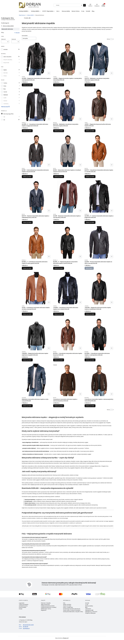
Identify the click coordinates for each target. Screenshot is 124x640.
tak (4, 117)
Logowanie (21, 603)
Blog (86, 607)
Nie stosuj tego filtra (8, 114)
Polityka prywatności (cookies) (48, 607)
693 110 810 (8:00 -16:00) (26, 624)
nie (4, 120)
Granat (5, 100)
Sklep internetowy (61, 638)
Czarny (5, 83)
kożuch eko (6, 62)
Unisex (5, 76)
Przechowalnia (22, 607)
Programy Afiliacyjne (90, 613)
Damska (6, 73)
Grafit (5, 98)
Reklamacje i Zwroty (46, 609)
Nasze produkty (89, 606)
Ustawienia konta (23, 606)
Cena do (13, 39)
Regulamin (43, 610)
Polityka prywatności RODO (48, 606)
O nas (86, 604)
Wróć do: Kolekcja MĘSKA (8, 26)
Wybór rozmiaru (67, 604)
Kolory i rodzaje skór (68, 607)
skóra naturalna (7, 56)
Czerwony (6, 103)
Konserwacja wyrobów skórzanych (71, 609)
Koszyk (20, 609)
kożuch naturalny (8, 59)
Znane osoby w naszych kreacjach (71, 610)
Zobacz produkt (27, 85)
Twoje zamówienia (23, 604)
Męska (5, 70)
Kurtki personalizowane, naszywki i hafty (73, 611)
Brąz (5, 89)
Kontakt (87, 603)
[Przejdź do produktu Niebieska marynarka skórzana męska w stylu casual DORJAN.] (36, 380)
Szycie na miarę (67, 606)
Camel (5, 92)
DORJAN (5, 49)
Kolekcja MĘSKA (30, 15)
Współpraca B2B (89, 610)
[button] (84, 5)
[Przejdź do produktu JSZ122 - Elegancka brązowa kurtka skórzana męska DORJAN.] (99, 105)
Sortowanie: (25, 35)
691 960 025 (23, 626)
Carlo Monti (88, 609)
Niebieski (6, 95)
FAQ (64, 603)
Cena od (3, 39)
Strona (108, 39)
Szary (5, 86)
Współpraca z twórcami (91, 611)
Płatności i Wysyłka (46, 603)
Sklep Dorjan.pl (22, 15)
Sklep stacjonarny (45, 604)
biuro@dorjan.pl (24, 628)
